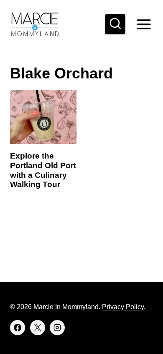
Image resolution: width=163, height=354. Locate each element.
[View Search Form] (115, 24)
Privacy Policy (123, 306)
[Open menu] (143, 24)
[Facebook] (17, 327)
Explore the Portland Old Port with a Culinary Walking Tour (43, 170)
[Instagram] (57, 327)
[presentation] (43, 117)
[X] (37, 327)
